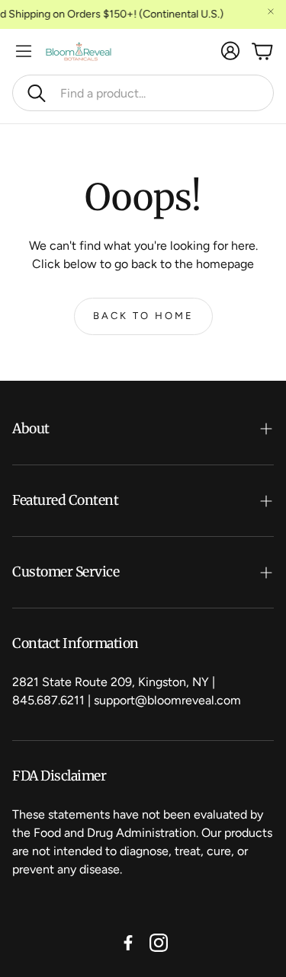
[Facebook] (128, 943)
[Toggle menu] (23, 51)
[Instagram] (158, 943)
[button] (143, 92)
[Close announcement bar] (270, 11)
